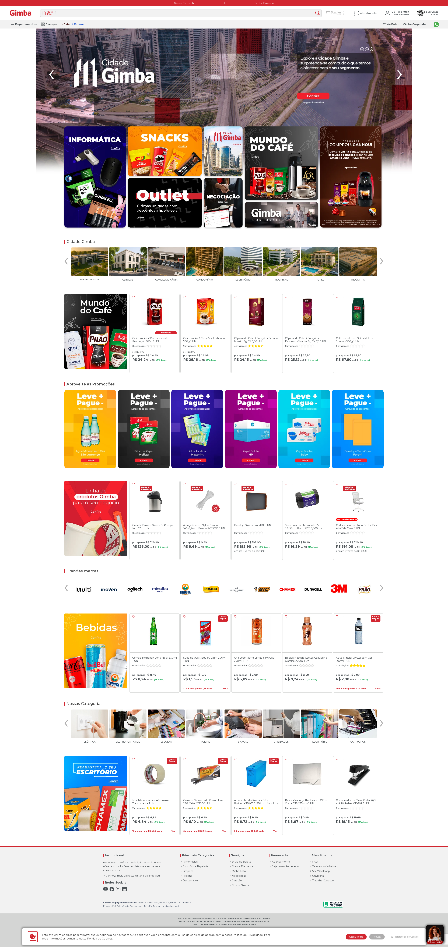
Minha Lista (239, 871)
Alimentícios (190, 861)
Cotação (237, 880)
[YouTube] (105, 889)
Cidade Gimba (240, 885)
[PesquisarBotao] (318, 13)
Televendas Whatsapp (325, 866)
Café (67, 24)
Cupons (79, 24)
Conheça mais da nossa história (133, 875)
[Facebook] (112, 889)
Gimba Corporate (184, 3)
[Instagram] (118, 889)
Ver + (225, 689)
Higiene (187, 876)
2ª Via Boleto (391, 24)
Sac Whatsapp (321, 871)
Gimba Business (264, 3)
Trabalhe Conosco (323, 880)
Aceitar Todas (356, 936)
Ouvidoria (318, 876)
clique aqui (174, 906)
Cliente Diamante (242, 866)
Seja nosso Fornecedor (286, 866)
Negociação (239, 876)
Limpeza (188, 871)
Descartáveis (190, 880)
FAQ (315, 861)
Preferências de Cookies (406, 936)
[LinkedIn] (124, 889)
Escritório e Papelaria (195, 866)
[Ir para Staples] (334, 13)
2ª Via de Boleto (241, 861)
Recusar (377, 936)
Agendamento (281, 861)
